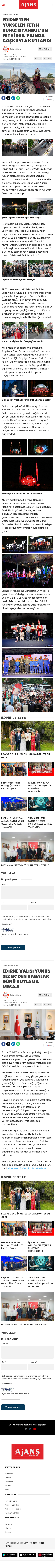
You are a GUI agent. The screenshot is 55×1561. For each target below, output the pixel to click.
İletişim (8, 1532)
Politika (8, 1477)
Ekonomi (9, 1481)
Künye (8, 1528)
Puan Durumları (12, 1513)
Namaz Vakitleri (12, 1505)
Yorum (5, 884)
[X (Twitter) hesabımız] (26, 1429)
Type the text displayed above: (16, 934)
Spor (7, 1489)
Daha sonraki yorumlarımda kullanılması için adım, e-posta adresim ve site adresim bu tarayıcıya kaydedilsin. (27, 917)
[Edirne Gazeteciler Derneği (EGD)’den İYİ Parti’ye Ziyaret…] (14, 771)
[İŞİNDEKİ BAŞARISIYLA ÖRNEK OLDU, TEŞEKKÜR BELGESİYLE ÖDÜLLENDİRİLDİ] (41, 771)
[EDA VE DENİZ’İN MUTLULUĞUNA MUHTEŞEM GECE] (27, 736)
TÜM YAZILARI (45, 49)
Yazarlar (8, 1524)
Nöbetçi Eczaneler (13, 1509)
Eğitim (8, 1485)
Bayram (38, 59)
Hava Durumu (11, 1501)
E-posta (33, 902)
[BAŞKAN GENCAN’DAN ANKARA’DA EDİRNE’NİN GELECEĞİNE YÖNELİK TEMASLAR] (14, 806)
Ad (4, 902)
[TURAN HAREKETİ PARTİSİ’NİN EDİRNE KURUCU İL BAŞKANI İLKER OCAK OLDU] (41, 806)
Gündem (48, 59)
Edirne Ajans (15, 49)
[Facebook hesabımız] (22, 1429)
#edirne (41, 1168)
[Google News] (48, 99)
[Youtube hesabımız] (34, 1429)
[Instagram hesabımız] (30, 1429)
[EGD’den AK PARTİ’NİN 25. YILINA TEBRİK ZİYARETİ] (27, 847)
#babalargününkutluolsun (22, 1168)
